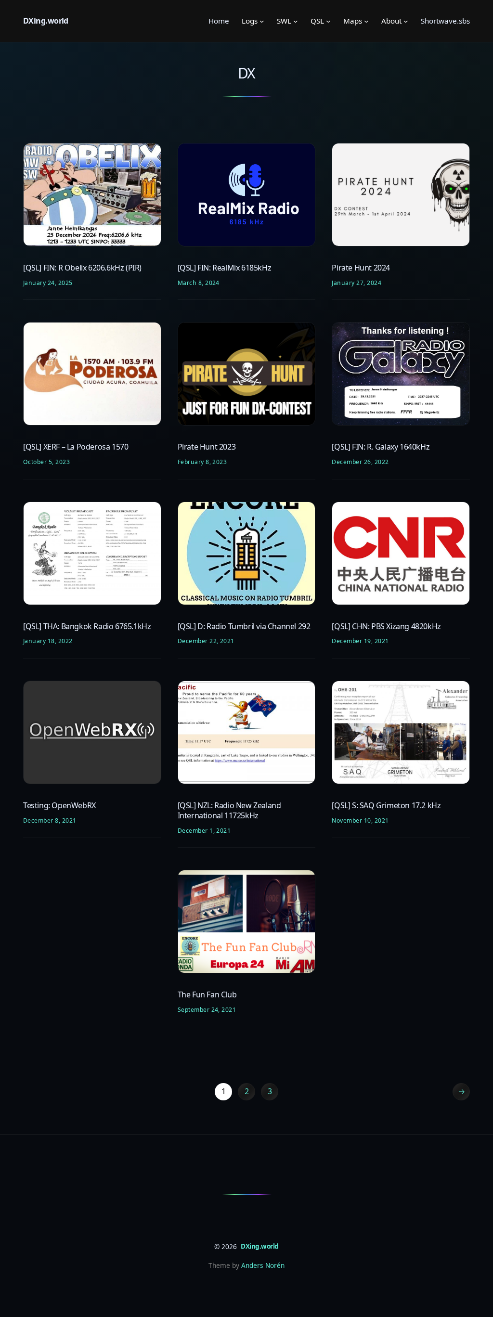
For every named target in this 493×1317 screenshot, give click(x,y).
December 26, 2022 (360, 462)
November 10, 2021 (360, 820)
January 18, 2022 (48, 641)
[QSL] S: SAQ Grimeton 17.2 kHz (386, 806)
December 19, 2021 (360, 641)
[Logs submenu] (261, 21)
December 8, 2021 (50, 820)
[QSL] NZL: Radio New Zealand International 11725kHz (229, 811)
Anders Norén (263, 1265)
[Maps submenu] (366, 21)
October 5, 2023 (46, 462)
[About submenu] (405, 21)
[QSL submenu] (328, 21)
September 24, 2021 (207, 1010)
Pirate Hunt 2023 (207, 447)
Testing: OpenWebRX (59, 806)
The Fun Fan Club (207, 995)
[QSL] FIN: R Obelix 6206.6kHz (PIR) (82, 268)
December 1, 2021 (204, 830)
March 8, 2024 (199, 283)
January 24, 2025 (48, 283)
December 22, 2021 (206, 641)
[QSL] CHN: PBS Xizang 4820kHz (386, 626)
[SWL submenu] (295, 21)
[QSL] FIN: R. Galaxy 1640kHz (380, 447)
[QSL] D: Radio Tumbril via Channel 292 (244, 626)
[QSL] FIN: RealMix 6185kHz (225, 268)
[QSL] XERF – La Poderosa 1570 (75, 447)
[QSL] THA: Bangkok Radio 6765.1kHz (87, 626)
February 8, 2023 (202, 462)
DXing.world (45, 20)
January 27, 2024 (356, 283)
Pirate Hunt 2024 (361, 268)
